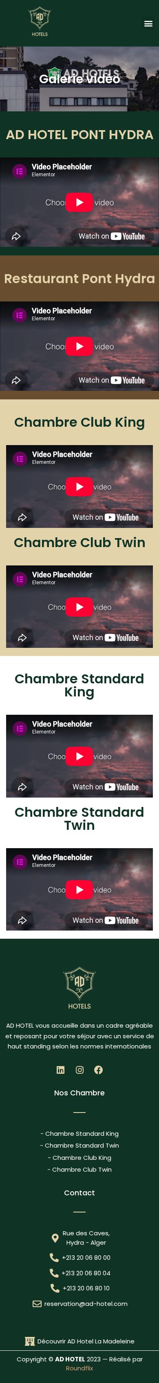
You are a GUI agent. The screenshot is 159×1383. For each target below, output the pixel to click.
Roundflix (79, 1368)
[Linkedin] (60, 1070)
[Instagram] (79, 1070)
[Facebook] (98, 1070)
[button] (148, 23)
